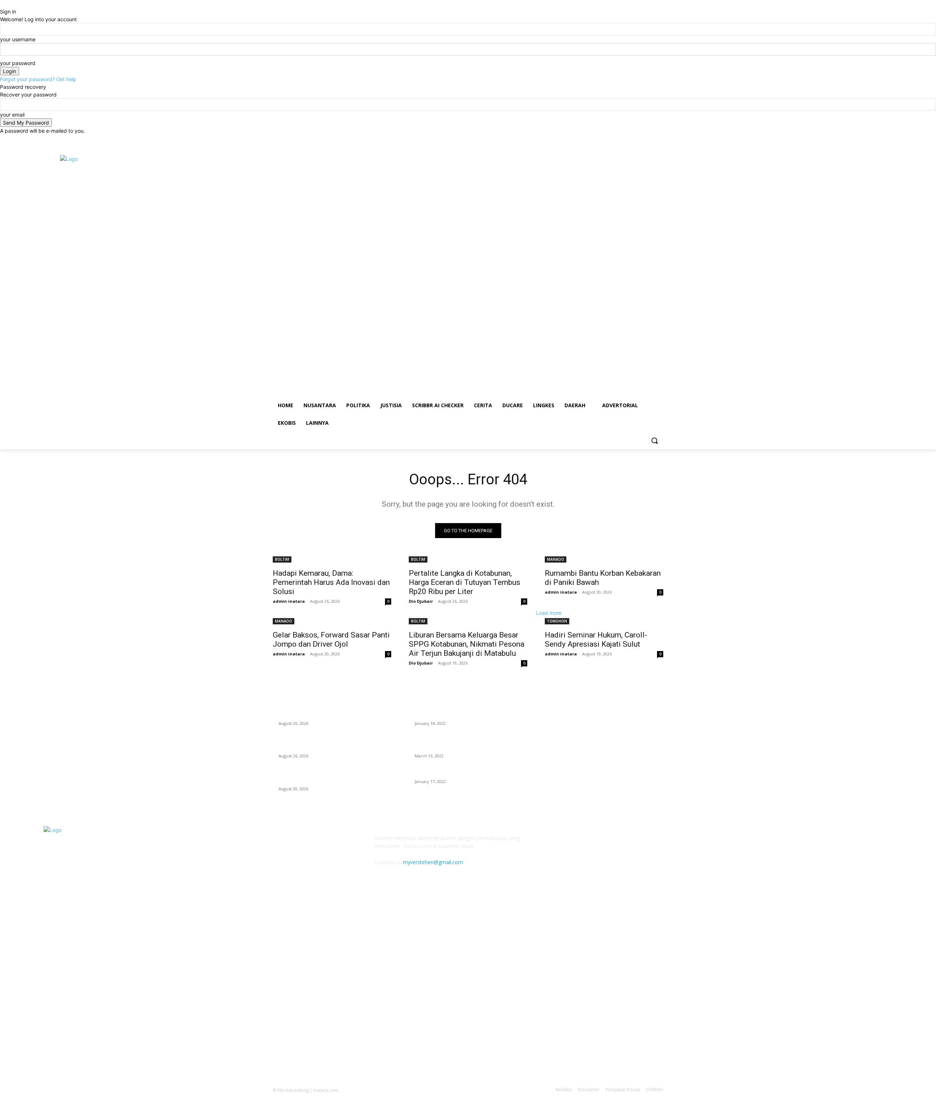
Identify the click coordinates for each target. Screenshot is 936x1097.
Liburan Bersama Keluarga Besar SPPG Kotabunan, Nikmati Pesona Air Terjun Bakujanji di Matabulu (466, 644)
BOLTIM (282, 559)
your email (12, 114)
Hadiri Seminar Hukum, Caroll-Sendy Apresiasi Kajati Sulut (596, 639)
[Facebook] (618, 140)
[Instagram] (628, 140)
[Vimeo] (649, 140)
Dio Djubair (421, 601)
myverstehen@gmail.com (433, 862)
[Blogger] (552, 843)
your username (17, 39)
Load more (549, 613)
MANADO (555, 559)
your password (17, 63)
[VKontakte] (624, 843)
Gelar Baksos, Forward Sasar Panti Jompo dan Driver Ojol (331, 639)
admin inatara (289, 601)
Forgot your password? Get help (38, 79)
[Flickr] (588, 843)
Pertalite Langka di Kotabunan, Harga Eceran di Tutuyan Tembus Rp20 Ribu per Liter (464, 582)
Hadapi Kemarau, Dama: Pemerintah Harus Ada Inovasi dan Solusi (331, 582)
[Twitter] (639, 140)
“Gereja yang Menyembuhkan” (450, 772)
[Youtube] (659, 140)
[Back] (2, 4)
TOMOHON (557, 621)
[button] (654, 440)
